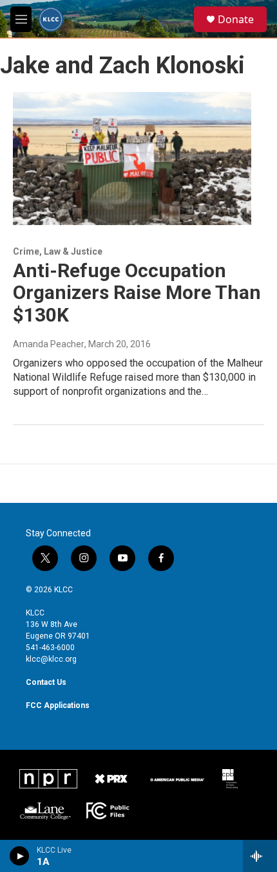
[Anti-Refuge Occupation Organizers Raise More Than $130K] (132, 158)
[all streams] (260, 856)
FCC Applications (58, 705)
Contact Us (46, 682)
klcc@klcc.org (51, 659)
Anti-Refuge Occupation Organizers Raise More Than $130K (137, 293)
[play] (20, 855)
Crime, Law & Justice (57, 251)
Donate (236, 19)
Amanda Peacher (48, 344)
